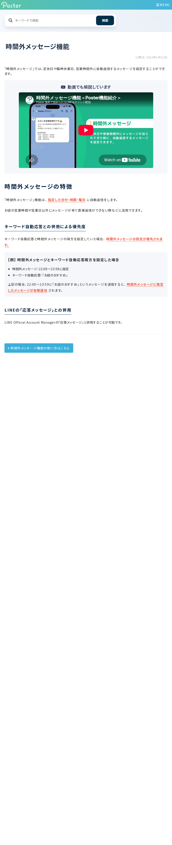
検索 (105, 20)
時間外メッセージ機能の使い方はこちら (40, 348)
